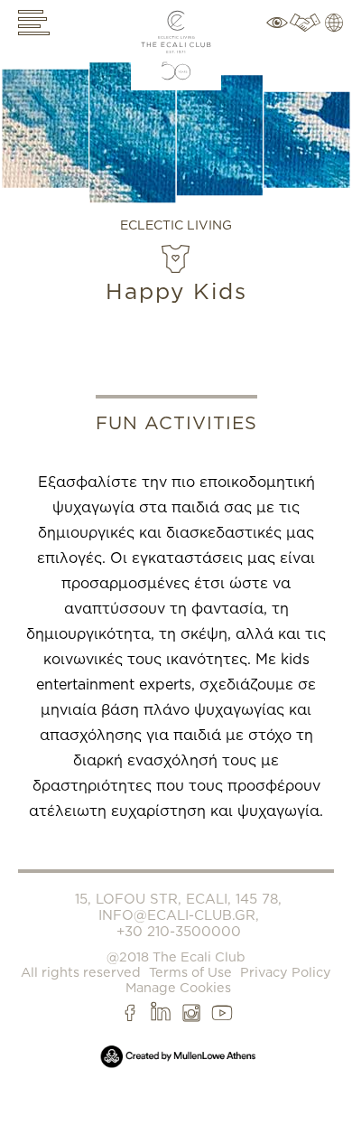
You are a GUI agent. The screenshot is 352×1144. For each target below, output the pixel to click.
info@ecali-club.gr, (178, 915)
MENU (36, 22)
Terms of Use (190, 972)
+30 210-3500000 (178, 932)
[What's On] (277, 36)
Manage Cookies (178, 987)
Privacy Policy (285, 972)
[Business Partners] (303, 36)
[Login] (336, 36)
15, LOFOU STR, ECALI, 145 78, (178, 899)
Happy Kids (176, 291)
